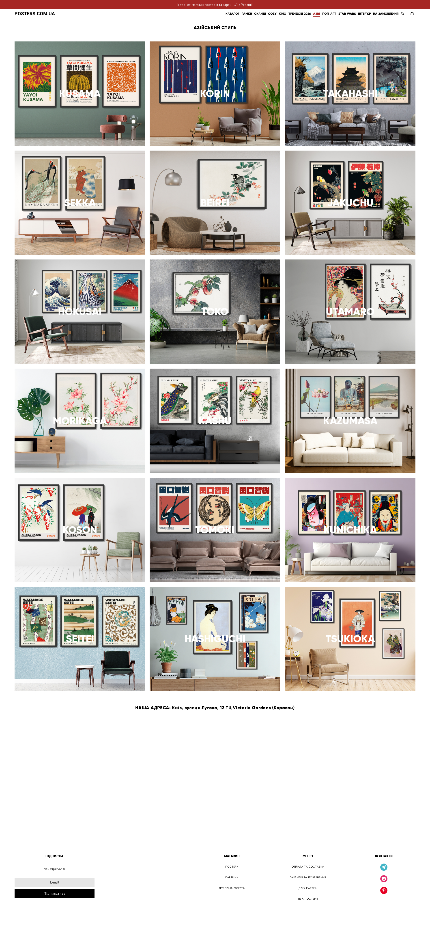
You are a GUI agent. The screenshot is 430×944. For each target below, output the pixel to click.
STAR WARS (347, 13)
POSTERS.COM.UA (35, 13)
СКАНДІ (260, 13)
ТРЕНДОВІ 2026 (299, 13)
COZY (272, 13)
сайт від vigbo (24, 933)
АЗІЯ (316, 13)
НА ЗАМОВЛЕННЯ (386, 13)
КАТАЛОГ (232, 13)
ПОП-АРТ (329, 13)
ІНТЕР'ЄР (364, 13)
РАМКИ (247, 13)
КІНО (282, 13)
